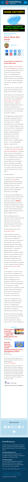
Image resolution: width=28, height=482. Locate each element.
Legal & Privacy (5, 474)
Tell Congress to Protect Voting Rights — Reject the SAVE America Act (11, 332)
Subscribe (19, 474)
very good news (10, 231)
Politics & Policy (7, 35)
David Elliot (14, 45)
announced (13, 179)
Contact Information (7, 473)
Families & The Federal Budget (10, 33)
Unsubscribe (13, 474)
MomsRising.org (13, 2)
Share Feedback (16, 473)
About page (22, 468)
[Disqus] (14, 398)
